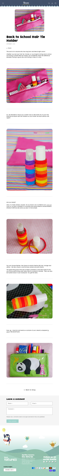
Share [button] (9, 48)
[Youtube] (52, 462)
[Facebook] (49, 462)
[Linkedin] (55, 462)
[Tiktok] (46, 462)
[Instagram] (44, 462)
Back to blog (30, 390)
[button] (3, 3)
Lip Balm (14, 206)
